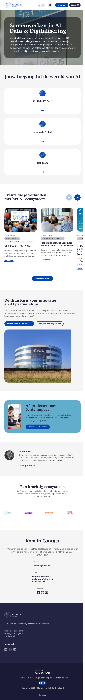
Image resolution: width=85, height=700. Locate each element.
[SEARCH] (50, 5)
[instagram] (42, 592)
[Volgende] (77, 197)
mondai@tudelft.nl (42, 565)
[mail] (46, 592)
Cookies (42, 695)
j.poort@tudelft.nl (27, 465)
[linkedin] (38, 592)
